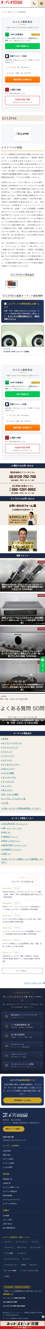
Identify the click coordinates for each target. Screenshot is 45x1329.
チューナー (7, 786)
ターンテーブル (9, 777)
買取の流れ (7, 1155)
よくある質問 (7, 1167)
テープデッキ (8, 782)
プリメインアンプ (10, 747)
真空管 (5, 739)
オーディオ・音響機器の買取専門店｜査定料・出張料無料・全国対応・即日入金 (11, 2)
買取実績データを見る (22, 1100)
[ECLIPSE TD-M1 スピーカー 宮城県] (22, 342)
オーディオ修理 (8, 1163)
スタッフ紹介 (7, 1220)
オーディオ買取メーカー (11, 1187)
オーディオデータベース (11, 1200)
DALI (7, 832)
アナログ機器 (8, 773)
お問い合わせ (7, 1224)
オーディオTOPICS (10, 1204)
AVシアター (8, 790)
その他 (5, 803)
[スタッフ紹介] (22, 539)
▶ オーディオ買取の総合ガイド (20, 316)
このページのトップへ (33, 983)
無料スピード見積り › (14, 1129)
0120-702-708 (22, 100)
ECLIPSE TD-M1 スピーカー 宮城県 (16, 352)
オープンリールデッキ (12, 743)
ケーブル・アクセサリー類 (14, 799)
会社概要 (6, 1216)
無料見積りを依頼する (23, 79)
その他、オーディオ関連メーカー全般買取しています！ (22, 860)
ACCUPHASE (15, 824)
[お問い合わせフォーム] (22, 505)
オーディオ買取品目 (10, 1191)
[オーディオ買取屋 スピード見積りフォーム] (22, 1324)
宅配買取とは (8, 1294)
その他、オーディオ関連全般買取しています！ (21, 808)
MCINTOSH (15, 845)
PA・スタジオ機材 (10, 794)
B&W (11, 841)
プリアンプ (7, 752)
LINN (7, 854)
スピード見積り (8, 1159)
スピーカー (7, 760)
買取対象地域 (7, 1195)
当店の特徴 (7, 1151)
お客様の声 (7, 1183)
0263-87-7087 (11, 1302)
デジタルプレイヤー (11, 764)
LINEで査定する (22, 46)
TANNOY (10, 837)
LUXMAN (12, 850)
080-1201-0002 (19, 1306)
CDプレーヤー (9, 769)
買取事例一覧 (7, 1179)
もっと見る (22, 971)
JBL (12, 828)
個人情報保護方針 (9, 1228)
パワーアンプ (8, 756)
